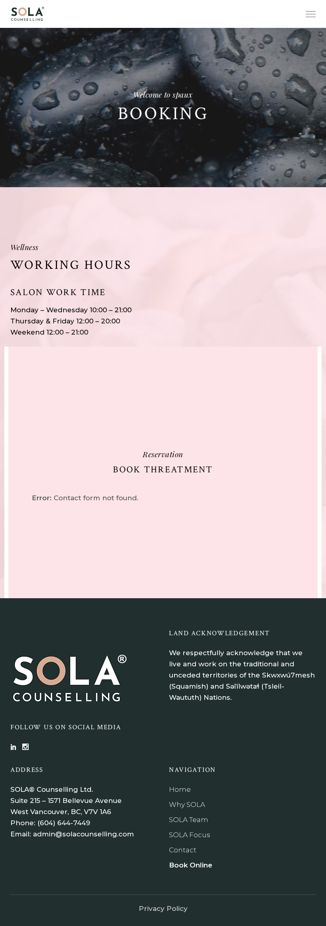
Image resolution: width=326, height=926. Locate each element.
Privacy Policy (163, 908)
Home (180, 789)
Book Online (190, 865)
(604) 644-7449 (63, 823)
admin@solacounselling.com (83, 834)
